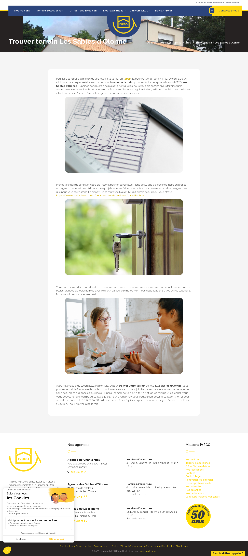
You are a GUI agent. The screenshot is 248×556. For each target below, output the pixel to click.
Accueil (152, 42)
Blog (188, 42)
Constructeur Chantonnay (175, 546)
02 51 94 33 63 (78, 472)
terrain (127, 78)
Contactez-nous (229, 10)
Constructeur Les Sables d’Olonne (111, 546)
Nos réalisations (113, 10)
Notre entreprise (171, 42)
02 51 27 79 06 (79, 521)
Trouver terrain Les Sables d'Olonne (218, 42)
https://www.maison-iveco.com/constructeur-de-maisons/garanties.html (100, 195)
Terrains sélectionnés (49, 10)
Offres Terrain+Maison (83, 10)
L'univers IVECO (139, 10)
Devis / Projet (163, 10)
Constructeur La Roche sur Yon (145, 546)
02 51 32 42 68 (79, 496)
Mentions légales (148, 551)
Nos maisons (22, 10)
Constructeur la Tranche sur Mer (76, 546)
